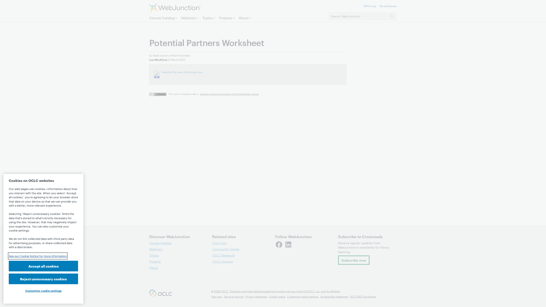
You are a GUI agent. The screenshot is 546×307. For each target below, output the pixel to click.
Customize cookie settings (43, 291)
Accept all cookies (43, 266)
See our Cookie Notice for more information (38, 256)
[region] (43, 239)
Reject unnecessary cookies (43, 278)
